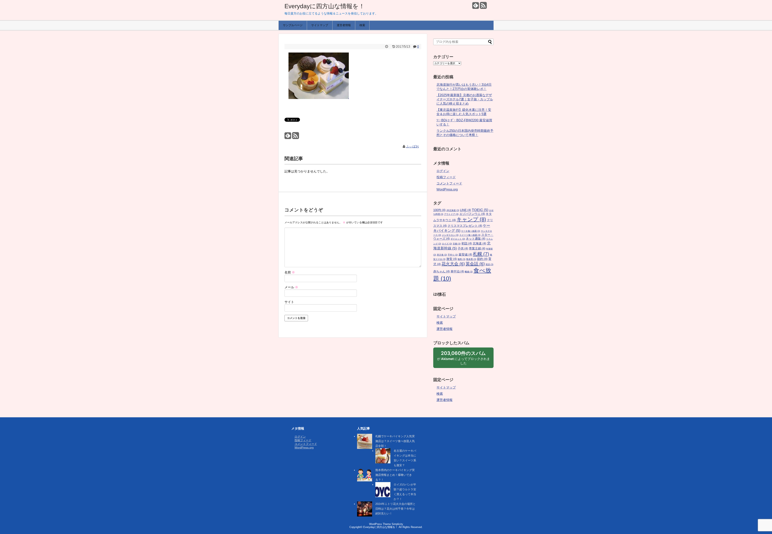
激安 (451, 259)
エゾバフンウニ (472, 213)
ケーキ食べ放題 (470, 231)
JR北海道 (452, 210)
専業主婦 (477, 248)
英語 (489, 264)
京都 (457, 243)
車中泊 (457, 271)
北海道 (479, 243)
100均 (439, 210)
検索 (362, 25)
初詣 (466, 243)
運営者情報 (344, 25)
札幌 (481, 254)
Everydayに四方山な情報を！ (324, 6)
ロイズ (447, 243)
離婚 (469, 271)
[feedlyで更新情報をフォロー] (475, 7)
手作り (453, 255)
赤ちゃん (441, 271)
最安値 (465, 254)
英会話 (475, 263)
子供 (463, 248)
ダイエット (458, 239)
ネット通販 (475, 238)
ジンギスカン (450, 235)
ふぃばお (412, 146)
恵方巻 (442, 255)
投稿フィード (446, 177)
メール (291, 287)
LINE (465, 210)
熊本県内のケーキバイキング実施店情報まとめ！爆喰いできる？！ (395, 474)
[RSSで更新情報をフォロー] (483, 7)
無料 (461, 259)
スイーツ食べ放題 (469, 235)
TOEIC (480, 210)
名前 (289, 272)
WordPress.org (447, 189)
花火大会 (453, 263)
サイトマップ (319, 25)
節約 (482, 259)
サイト (289, 302)
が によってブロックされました (463, 359)
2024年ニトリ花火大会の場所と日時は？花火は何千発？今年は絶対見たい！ (395, 508)
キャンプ (471, 219)
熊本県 (471, 259)
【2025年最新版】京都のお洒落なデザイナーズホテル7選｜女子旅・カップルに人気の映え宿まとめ (464, 99)
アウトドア (451, 214)
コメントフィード (449, 183)
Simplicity (397, 524)
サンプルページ (293, 25)
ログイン (442, 171)
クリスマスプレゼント (465, 225)
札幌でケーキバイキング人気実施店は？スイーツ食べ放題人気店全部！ (395, 441)
